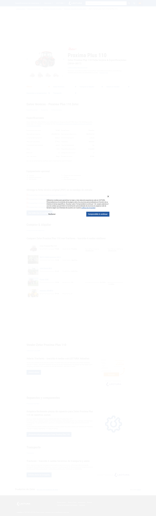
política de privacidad (88, 208)
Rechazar (52, 214)
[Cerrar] (108, 196)
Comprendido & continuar (98, 214)
